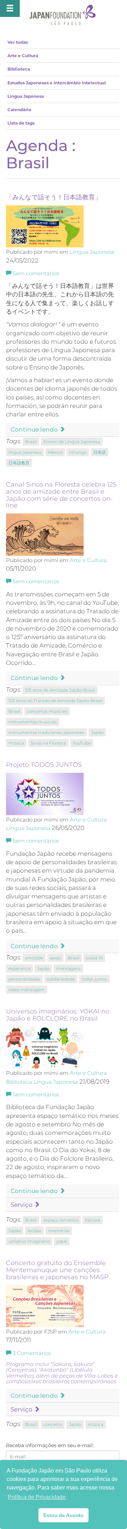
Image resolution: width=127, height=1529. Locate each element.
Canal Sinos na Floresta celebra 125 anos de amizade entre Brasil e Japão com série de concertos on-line (61, 495)
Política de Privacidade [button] (37, 1497)
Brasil (31, 441)
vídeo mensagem (26, 989)
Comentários (32, 1353)
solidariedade (61, 979)
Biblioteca (18, 69)
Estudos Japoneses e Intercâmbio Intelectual (56, 82)
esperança (19, 968)
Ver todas (17, 42)
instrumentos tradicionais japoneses (46, 732)
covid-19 (94, 958)
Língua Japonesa (25, 96)
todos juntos (94, 979)
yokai (61, 1241)
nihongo (77, 452)
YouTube (82, 743)
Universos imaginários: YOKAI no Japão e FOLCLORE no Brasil (57, 1014)
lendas (34, 1230)
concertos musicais (47, 711)
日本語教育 (19, 462)
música (16, 743)
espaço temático (60, 1220)
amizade (34, 958)
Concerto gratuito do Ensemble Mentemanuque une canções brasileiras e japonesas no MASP (57, 1270)
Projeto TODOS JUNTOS (44, 765)
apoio (55, 958)
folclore (92, 1220)
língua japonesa (24, 452)
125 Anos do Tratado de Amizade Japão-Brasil (55, 700)
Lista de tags (21, 123)
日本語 (99, 452)
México (55, 452)
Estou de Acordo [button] (63, 1515)
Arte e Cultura (22, 55)
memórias (58, 1230)
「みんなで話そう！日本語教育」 (53, 197)
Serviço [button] (22, 1204)
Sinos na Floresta (48, 743)
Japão (97, 732)
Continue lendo (35, 429)
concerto (52, 1424)
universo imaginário (29, 1241)
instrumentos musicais (32, 721)
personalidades (24, 979)
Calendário (19, 109)
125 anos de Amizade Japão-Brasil (60, 690)
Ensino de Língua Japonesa (71, 441)
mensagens (68, 968)
